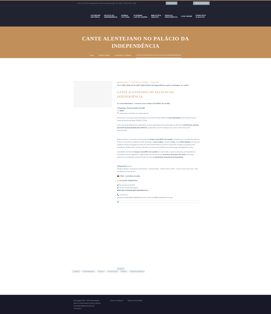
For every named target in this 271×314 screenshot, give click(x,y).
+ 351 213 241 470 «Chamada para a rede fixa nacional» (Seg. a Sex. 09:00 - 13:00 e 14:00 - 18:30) (106, 3)
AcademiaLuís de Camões (140, 16)
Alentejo (76, 271)
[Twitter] (151, 3)
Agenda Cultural (123, 82)
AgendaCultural (125, 16)
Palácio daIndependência (110, 16)
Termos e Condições (116, 300)
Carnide (101, 271)
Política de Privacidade (135, 300)
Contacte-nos (171, 3)
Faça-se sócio (201, 3)
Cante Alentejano (89, 271)
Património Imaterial (137, 271)
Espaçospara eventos (171, 16)
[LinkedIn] (147, 3)
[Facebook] (144, 3)
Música (124, 271)
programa (121, 269)
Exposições (155, 82)
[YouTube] (157, 3)
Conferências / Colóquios (140, 82)
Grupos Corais (113, 271)
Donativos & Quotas (201, 16)
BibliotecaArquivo (156, 16)
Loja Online (186, 16)
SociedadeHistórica (95, 16)
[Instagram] (154, 3)
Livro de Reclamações (154, 300)
